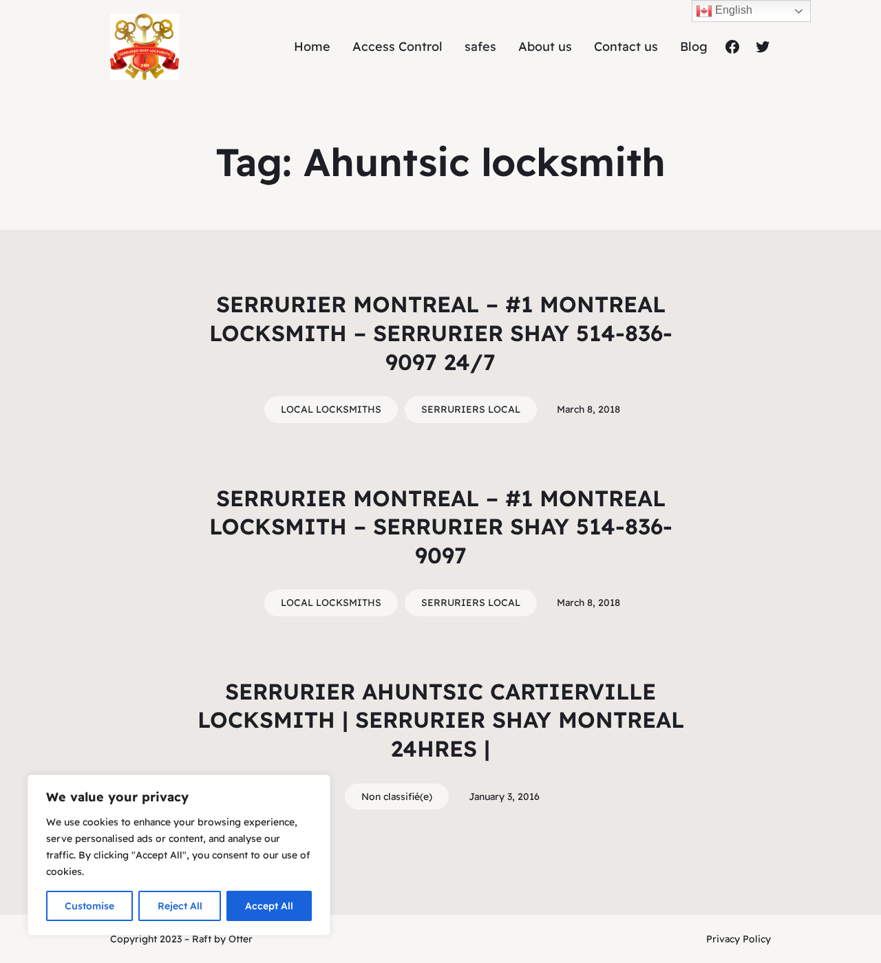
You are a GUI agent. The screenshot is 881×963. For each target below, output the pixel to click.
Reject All (180, 906)
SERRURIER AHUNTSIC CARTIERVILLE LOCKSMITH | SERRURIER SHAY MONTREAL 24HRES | (441, 720)
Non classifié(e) (396, 796)
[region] (179, 855)
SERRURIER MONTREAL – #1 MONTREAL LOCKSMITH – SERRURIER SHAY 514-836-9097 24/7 (440, 332)
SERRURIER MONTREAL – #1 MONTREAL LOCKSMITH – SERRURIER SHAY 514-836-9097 (440, 526)
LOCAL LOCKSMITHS (331, 409)
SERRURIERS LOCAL (470, 409)
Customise (89, 906)
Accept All (269, 906)
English (732, 10)
